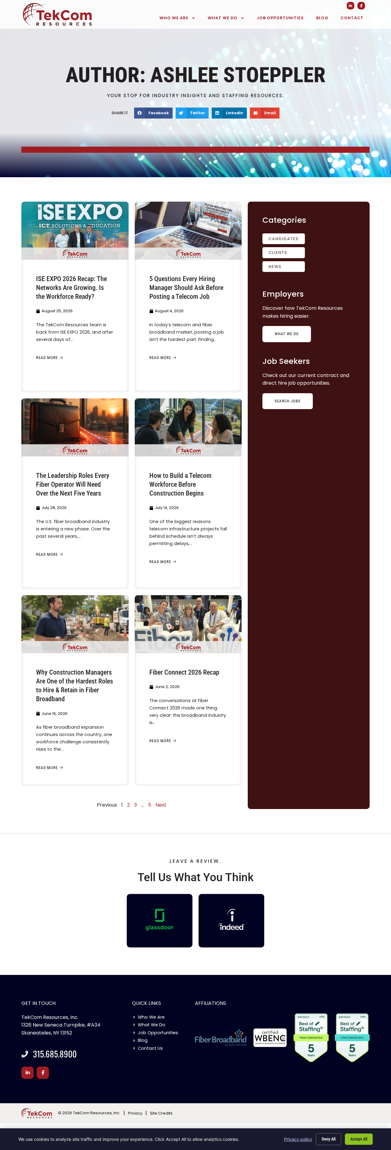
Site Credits (161, 1113)
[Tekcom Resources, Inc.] (231, 919)
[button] (153, 113)
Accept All (358, 1139)
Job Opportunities (280, 17)
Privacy (135, 1113)
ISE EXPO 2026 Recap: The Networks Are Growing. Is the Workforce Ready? (71, 287)
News (275, 266)
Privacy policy (298, 1139)
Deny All (328, 1139)
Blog (322, 17)
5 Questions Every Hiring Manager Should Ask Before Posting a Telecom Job (186, 287)
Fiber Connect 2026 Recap (184, 672)
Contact (352, 17)
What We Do (222, 17)
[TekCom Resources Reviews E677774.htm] (160, 920)
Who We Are (173, 17)
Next (160, 804)
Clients (278, 252)
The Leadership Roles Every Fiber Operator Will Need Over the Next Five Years (72, 484)
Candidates (284, 238)
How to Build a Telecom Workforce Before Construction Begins (180, 484)
